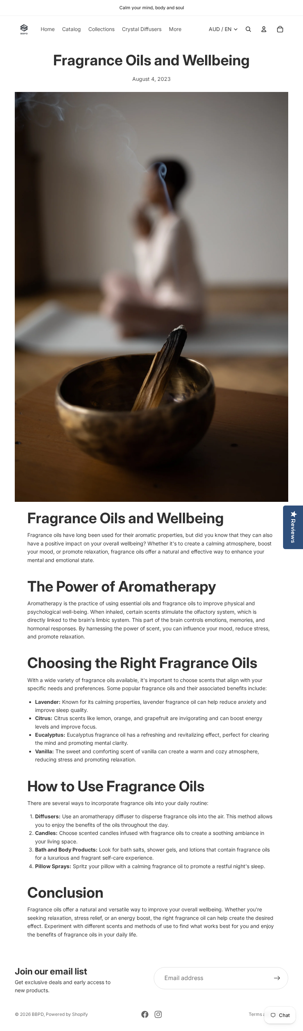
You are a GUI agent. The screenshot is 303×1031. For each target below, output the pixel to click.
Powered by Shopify (67, 1014)
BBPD (38, 1014)
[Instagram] (158, 1014)
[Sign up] (277, 978)
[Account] (264, 29)
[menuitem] (175, 29)
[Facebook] (144, 1014)
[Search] (248, 29)
